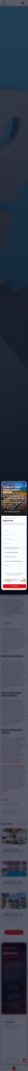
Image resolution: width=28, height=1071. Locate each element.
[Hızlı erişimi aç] (25, 1060)
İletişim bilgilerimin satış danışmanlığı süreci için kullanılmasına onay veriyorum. (15, 574)
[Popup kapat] (23, 484)
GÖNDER (15, 586)
